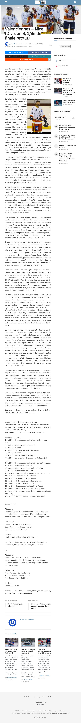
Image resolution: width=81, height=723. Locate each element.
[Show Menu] (6, 2)
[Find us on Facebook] (37, 717)
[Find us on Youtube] (45, 717)
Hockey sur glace (15, 7)
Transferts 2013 (59, 117)
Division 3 (41, 7)
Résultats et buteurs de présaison (67, 80)
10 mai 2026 (42, 678)
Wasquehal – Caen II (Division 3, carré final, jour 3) (11, 651)
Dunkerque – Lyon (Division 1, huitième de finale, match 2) (67, 127)
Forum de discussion (50, 697)
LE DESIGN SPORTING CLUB (59, 713)
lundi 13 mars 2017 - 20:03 (34, 44)
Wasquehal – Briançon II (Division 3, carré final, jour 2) (44, 651)
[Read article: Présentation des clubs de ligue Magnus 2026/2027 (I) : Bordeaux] (58, 91)
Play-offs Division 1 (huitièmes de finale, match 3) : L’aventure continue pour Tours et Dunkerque (66, 157)
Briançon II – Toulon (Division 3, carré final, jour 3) (28, 651)
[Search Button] (75, 2)
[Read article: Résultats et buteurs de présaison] (58, 81)
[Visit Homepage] (40, 2)
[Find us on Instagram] (42, 717)
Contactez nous (29, 697)
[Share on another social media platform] (49, 59)
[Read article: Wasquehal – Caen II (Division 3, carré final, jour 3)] (11, 642)
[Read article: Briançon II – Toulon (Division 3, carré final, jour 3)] (28, 642)
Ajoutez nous (65, 46)
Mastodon (40, 705)
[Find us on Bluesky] (34, 717)
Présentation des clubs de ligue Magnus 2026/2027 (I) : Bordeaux (69, 91)
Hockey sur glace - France (29, 7)
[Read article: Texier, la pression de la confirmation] (58, 102)
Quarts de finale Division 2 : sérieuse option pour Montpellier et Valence (67, 137)
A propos (38, 697)
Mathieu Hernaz (17, 44)
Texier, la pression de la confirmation (69, 101)
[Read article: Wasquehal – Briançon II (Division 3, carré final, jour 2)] (44, 642)
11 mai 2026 (9, 680)
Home (6, 7)
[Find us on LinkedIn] (39, 717)
